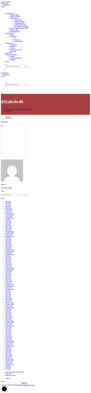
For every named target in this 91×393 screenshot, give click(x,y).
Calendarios (13, 51)
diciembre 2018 (9, 340)
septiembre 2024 (9, 236)
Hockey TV (17, 39)
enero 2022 (8, 282)
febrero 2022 (8, 281)
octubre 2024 (8, 234)
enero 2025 (8, 229)
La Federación (9, 13)
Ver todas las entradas (6, 187)
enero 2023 (8, 266)
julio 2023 (8, 256)
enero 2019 (8, 339)
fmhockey (8, 117)
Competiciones (9, 43)
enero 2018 (8, 357)
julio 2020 (8, 311)
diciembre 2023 (9, 249)
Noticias (12, 34)
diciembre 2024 (9, 231)
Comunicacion (9, 33)
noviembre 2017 (9, 360)
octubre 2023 (8, 253)
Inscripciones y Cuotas (16, 49)
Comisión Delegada (19, 23)
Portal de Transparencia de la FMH (19, 28)
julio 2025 (8, 219)
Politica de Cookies (10, 375)
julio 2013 (8, 369)
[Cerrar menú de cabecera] (2, 93)
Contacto (7, 378)
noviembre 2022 (9, 269)
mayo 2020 (8, 312)
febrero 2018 (8, 355)
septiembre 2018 (9, 345)
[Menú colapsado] (2, 91)
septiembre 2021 (9, 289)
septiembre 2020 (9, 307)
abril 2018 (8, 352)
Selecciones (8, 53)
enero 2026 (8, 211)
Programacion (13, 44)
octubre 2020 (8, 306)
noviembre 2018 (9, 342)
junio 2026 (8, 203)
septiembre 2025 (9, 218)
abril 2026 (8, 206)
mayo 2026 (8, 205)
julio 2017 (8, 365)
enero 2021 (8, 301)
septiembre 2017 (9, 364)
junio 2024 (8, 239)
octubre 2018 (8, 344)
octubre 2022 (8, 271)
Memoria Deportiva (15, 31)
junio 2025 (8, 221)
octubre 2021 (8, 287)
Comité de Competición (20, 25)
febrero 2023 (8, 264)
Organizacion (13, 18)
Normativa (12, 46)
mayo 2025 (8, 223)
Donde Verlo (13, 36)
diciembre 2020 (9, 302)
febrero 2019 (8, 337)
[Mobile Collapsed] (14, 13)
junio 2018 (8, 349)
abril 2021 (8, 296)
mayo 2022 (8, 276)
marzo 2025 (8, 226)
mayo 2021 (8, 294)
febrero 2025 (8, 228)
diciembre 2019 (9, 321)
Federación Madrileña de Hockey (26, 385)
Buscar (3, 381)
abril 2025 (8, 224)
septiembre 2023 (9, 254)
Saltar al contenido (6, 1)
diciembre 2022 (9, 268)
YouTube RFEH (18, 41)
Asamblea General (19, 21)
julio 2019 (8, 329)
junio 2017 (8, 367)
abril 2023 (8, 261)
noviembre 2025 (9, 214)
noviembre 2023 (9, 251)
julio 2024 (8, 238)
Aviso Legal (8, 373)
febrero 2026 (8, 209)
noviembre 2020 (9, 304)
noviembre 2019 (9, 322)
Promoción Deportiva (11, 54)
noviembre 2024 (9, 233)
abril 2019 (8, 334)
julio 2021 (8, 291)
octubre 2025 (8, 216)
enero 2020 (8, 319)
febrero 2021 (8, 299)
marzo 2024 (8, 244)
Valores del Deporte (15, 16)
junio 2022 (8, 274)
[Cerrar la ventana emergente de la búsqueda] (6, 68)
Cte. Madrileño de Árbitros (21, 26)
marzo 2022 (8, 279)
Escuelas (12, 56)
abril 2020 (8, 314)
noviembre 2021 (9, 286)
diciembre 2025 (9, 213)
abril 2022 (8, 277)
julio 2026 (8, 201)
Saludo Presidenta (14, 15)
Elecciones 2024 (14, 30)
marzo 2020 (8, 316)
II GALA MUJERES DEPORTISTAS (22, 109)
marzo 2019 (8, 336)
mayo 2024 (8, 241)
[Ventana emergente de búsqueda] (6, 64)
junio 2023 (8, 258)
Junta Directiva (18, 20)
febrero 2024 (8, 246)
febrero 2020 (8, 317)
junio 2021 (8, 292)
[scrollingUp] (4, 389)
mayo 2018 (8, 350)
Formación (12, 59)
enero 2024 (8, 248)
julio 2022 (8, 272)
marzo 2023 (8, 263)
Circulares (12, 48)
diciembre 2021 (9, 284)
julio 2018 (8, 347)
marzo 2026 (8, 208)
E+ (15, 38)
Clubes (7, 61)
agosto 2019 (8, 327)
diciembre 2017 (9, 359)
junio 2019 (8, 331)
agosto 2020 (8, 309)
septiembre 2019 (9, 326)
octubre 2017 (8, 362)
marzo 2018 (8, 354)
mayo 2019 (8, 332)
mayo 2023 (8, 259)
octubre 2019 (8, 324)
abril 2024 (8, 243)
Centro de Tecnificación (16, 58)
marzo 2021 (8, 297)
